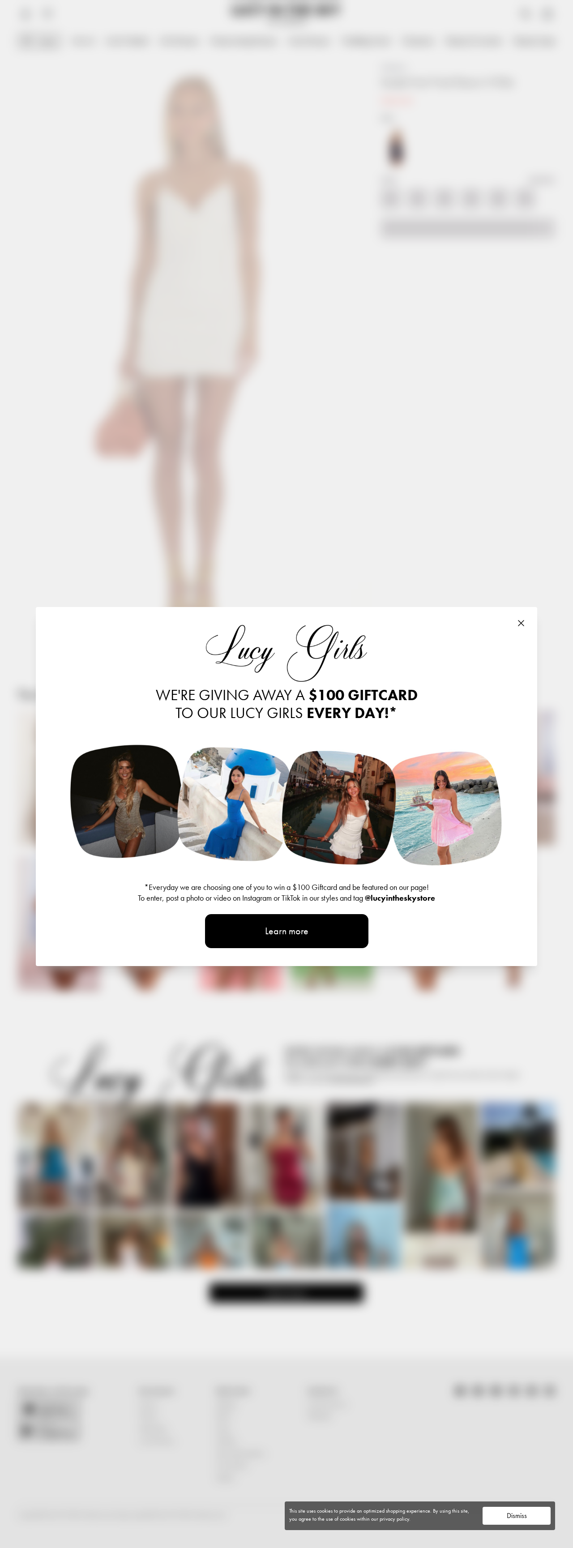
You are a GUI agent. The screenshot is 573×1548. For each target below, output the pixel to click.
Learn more (286, 930)
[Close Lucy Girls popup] (521, 623)
